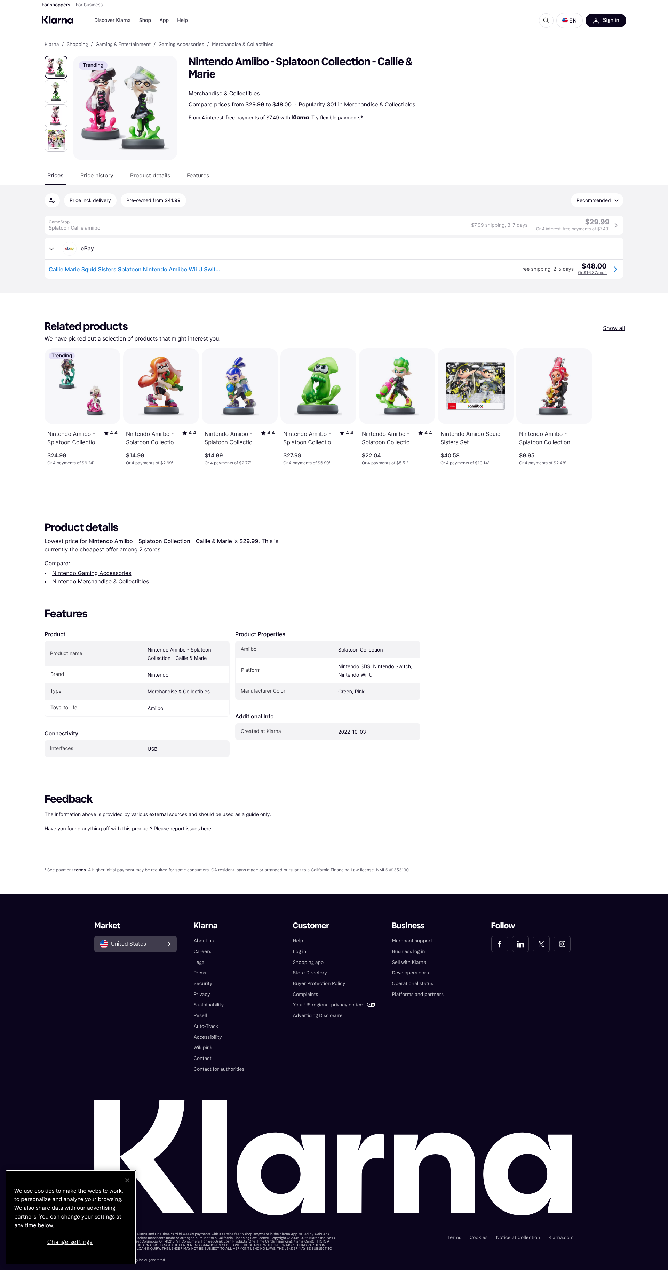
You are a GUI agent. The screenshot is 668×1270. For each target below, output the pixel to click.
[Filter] (52, 200)
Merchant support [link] (412, 941)
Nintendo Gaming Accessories (92, 572)
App (164, 20)
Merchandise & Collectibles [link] (242, 44)
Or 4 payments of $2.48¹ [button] (542, 462)
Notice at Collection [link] (518, 1237)
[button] (569, 20)
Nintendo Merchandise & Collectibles (100, 581)
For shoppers (56, 5)
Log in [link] (299, 952)
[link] (499, 944)
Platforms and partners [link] (418, 994)
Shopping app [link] (308, 962)
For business (89, 5)
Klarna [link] (52, 44)
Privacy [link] (201, 994)
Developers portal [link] (412, 973)
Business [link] (408, 925)
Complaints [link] (305, 994)
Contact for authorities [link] (218, 1069)
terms (80, 869)
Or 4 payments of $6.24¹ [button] (71, 462)
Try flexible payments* (337, 117)
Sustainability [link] (208, 1005)
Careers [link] (202, 952)
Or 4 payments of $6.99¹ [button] (306, 462)
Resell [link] (200, 1016)
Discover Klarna (112, 20)
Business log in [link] (408, 952)
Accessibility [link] (207, 1037)
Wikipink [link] (202, 1048)
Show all (614, 328)
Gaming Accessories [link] (181, 44)
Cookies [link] (479, 1237)
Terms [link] (454, 1237)
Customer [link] (311, 925)
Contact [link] (202, 1058)
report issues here (190, 828)
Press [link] (199, 973)
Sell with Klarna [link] (409, 962)
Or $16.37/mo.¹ (592, 272)
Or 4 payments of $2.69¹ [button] (149, 462)
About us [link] (203, 941)
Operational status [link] (413, 984)
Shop (145, 20)
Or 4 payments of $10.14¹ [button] (465, 462)
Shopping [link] (77, 44)
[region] (71, 1217)
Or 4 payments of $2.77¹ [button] (228, 462)
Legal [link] (199, 962)
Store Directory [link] (310, 973)
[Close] (127, 1180)
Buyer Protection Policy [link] (319, 984)
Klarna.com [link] (560, 1237)
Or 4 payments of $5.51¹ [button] (385, 462)
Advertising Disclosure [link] (317, 1016)
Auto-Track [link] (205, 1026)
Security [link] (202, 984)
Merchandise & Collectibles (379, 104)
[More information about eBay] (51, 249)
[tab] (55, 175)
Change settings (70, 1242)
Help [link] (298, 941)
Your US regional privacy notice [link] (328, 1005)
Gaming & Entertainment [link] (123, 44)
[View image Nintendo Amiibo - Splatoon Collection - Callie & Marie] (56, 67)
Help (182, 20)
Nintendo (158, 675)
